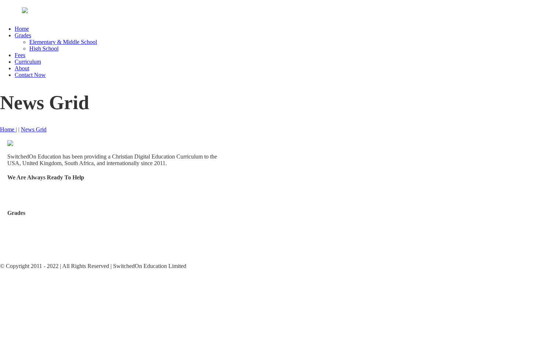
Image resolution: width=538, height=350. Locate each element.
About (22, 68)
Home (22, 29)
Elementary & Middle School (63, 42)
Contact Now (30, 75)
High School (44, 48)
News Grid (33, 129)
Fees (20, 55)
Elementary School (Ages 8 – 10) (46, 227)
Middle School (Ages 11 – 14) (42, 240)
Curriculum (28, 62)
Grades (23, 35)
